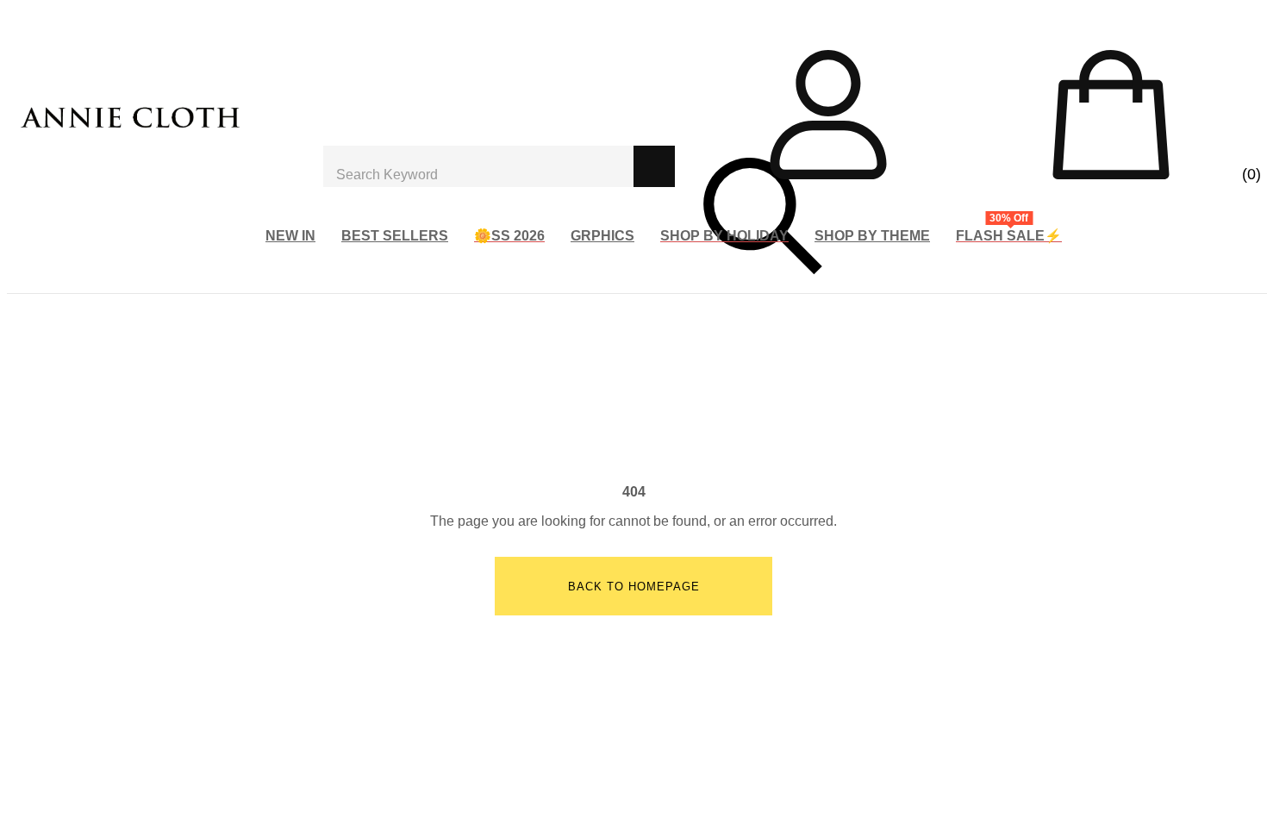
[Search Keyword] (478, 166)
